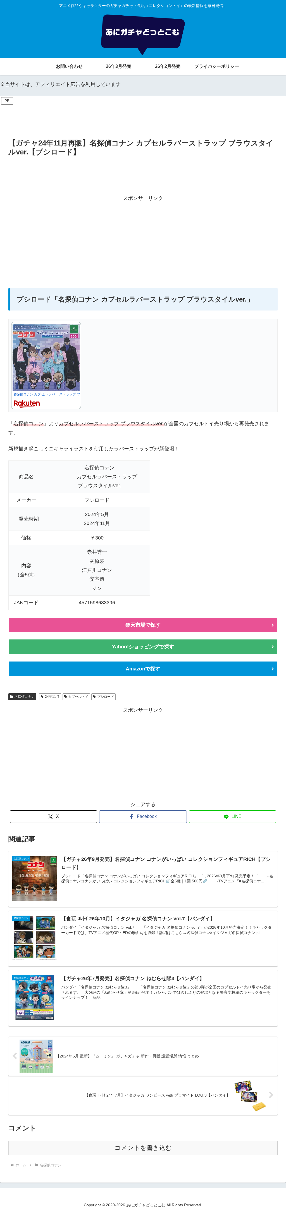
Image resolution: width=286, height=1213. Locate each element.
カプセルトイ (78, 697)
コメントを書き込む (143, 1147)
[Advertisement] (143, 119)
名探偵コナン (25, 697)
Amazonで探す (143, 669)
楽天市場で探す (143, 625)
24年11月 (52, 697)
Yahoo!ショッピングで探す (143, 647)
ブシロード (105, 697)
